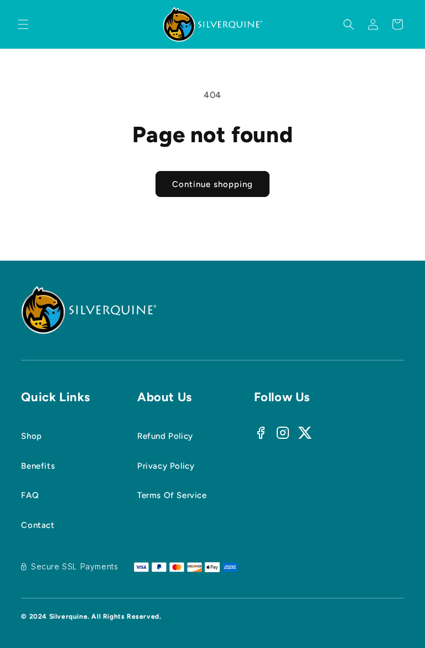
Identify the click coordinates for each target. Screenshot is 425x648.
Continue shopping (212, 184)
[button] (23, 24)
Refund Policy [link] (165, 436)
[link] (55, 466)
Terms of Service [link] (172, 495)
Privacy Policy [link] (165, 466)
